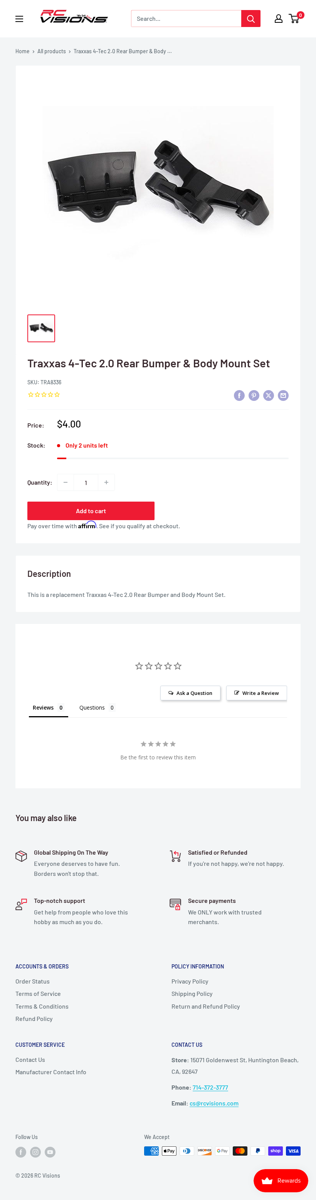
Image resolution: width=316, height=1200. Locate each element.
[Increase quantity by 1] (106, 482)
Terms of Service (38, 993)
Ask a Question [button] (194, 693)
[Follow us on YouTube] (50, 1151)
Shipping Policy (192, 993)
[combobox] (186, 18)
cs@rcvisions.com (214, 1103)
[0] (294, 18)
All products (51, 51)
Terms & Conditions (42, 1006)
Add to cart (91, 510)
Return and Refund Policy (205, 1006)
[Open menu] (19, 19)
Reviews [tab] (43, 707)
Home (22, 51)
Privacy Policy (189, 981)
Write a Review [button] (260, 693)
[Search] (251, 18)
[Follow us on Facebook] (20, 1151)
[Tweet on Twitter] (268, 395)
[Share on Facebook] (239, 395)
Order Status (32, 981)
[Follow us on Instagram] (35, 1151)
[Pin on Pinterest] (254, 395)
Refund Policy (34, 1018)
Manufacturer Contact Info (50, 1071)
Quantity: (39, 482)
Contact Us (30, 1059)
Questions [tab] (92, 707)
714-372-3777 (210, 1087)
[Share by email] (283, 395)
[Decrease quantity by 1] (65, 482)
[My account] (278, 18)
